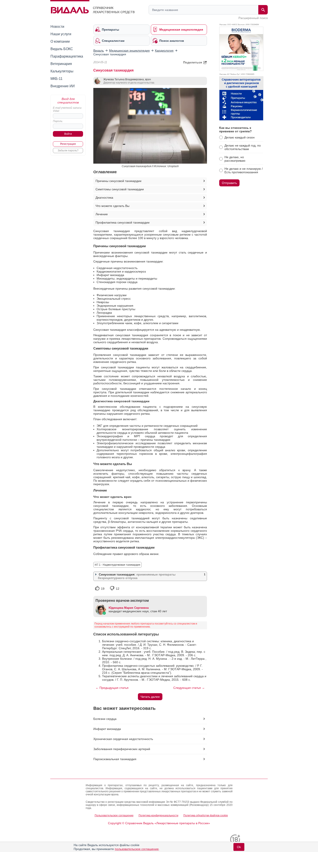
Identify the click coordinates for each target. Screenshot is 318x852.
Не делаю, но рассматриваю (234, 158)
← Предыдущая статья (112, 687)
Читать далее (150, 696)
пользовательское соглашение (137, 849)
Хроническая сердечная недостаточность (123, 739)
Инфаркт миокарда (107, 729)
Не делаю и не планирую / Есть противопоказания (243, 170)
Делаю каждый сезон (239, 137)
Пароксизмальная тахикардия (114, 759)
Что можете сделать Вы (112, 206)
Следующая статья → (189, 687)
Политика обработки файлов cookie (205, 815)
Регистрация (68, 143)
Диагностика (104, 197)
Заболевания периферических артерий (121, 749)
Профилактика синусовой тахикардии (122, 222)
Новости (57, 26)
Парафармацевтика (66, 56)
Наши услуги (60, 34)
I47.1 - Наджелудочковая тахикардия (117, 564)
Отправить (229, 183)
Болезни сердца (104, 719)
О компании (60, 41)
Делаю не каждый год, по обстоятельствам (242, 147)
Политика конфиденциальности (158, 815)
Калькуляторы (61, 71)
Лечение (102, 214)
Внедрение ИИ (62, 86)
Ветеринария (61, 64)
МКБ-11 (56, 78)
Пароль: (58, 121)
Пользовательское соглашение (114, 815)
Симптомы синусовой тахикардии (120, 189)
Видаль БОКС (61, 49)
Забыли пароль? (68, 150)
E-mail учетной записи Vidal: (67, 109)
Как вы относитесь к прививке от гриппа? (235, 129)
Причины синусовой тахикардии (118, 181)
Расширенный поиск (253, 18)
